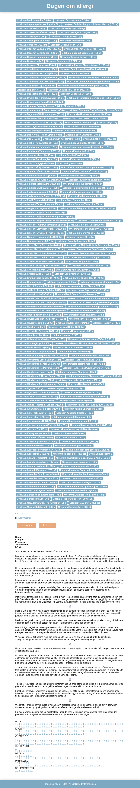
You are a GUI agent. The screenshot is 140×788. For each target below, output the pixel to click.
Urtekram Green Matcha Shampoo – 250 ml (87, 257)
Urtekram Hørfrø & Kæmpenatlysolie (36, 351)
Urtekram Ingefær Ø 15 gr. (30, 388)
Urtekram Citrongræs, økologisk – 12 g (37, 41)
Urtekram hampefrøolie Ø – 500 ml (34, 294)
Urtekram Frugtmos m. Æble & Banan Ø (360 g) (41, 180)
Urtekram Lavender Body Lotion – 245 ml (80, 470)
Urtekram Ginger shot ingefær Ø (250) (36, 208)
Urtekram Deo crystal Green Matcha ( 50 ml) (39, 126)
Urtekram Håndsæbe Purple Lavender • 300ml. (41, 384)
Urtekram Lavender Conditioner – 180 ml (38, 474)
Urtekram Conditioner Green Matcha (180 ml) (83, 69)
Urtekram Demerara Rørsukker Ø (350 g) (37, 118)
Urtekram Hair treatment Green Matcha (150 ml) (80, 286)
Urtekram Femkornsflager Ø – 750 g (35, 155)
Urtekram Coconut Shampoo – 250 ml (36, 65)
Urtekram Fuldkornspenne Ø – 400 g (87, 196)
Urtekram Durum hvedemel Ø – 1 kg (61, 139)
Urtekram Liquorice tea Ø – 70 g (33, 499)
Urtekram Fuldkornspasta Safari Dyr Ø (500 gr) (41, 196)
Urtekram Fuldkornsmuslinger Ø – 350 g (80, 192)
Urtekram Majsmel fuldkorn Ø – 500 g (36, 507)
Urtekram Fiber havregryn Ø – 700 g (35, 163)
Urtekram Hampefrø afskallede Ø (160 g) (88, 290)
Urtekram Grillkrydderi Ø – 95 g (82, 261)
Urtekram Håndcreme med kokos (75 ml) (84, 364)
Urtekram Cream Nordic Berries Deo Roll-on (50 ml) (93, 98)
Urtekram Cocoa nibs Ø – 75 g (66, 45)
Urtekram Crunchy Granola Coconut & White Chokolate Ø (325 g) (50, 106)
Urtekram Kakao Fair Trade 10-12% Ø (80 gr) (90, 405)
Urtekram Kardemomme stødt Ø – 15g (77, 421)
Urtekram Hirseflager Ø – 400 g (33, 335)
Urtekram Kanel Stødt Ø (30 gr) (33, 417)
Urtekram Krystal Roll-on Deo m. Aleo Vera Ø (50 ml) (83, 458)
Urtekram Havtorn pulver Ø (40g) (72, 323)
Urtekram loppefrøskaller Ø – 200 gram (73, 499)
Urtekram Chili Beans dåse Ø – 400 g (36, 32)
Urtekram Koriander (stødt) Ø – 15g (35, 458)
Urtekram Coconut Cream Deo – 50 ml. (81, 53)
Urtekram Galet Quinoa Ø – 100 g (74, 200)
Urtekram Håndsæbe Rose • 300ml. (86, 384)
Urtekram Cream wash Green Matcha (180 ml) (40, 102)
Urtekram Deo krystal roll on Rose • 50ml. (74, 131)
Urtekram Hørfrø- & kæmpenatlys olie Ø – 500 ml (42, 356)
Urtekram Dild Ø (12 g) (28, 139)
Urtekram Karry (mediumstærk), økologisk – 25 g (42, 425)
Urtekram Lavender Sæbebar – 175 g (36, 486)
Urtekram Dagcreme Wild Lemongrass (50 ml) (40, 114)
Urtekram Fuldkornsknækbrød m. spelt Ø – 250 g (88, 188)
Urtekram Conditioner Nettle (74, 73)
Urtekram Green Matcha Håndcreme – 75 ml (39, 257)
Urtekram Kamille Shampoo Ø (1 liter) (83, 409)
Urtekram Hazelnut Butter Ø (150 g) (66, 327)
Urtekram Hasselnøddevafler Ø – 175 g (84, 315)
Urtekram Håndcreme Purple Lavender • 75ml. (86, 368)
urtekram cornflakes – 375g (31, 90)
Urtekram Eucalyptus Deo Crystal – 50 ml (82, 143)
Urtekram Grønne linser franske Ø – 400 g (38, 278)
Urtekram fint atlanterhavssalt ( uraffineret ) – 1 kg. (87, 167)
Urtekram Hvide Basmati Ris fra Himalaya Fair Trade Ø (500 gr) (87, 343)
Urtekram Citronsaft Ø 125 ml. (32, 45)
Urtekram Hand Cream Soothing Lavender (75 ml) (92, 298)
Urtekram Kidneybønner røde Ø (33, 433)
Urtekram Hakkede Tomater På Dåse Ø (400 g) (40, 290)
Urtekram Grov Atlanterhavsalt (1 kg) (90, 266)
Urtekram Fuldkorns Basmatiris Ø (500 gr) (38, 184)
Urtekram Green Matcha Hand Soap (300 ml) (92, 253)
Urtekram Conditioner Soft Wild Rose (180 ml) (40, 81)
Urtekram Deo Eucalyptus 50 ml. (33, 131)
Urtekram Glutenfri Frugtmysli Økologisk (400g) (41, 225)
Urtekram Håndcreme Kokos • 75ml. (83, 360)
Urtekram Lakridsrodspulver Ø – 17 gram (38, 462)
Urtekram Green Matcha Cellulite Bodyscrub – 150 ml (91, 245)
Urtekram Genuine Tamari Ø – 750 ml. (84, 204)
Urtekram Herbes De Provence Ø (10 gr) (37, 331)
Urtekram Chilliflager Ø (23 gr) (32, 36)
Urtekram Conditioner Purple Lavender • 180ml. (93, 77)
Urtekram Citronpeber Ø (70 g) (75, 41)
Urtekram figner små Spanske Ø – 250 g (37, 167)
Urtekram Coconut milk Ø (30, 61)
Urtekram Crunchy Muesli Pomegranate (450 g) (41, 110)
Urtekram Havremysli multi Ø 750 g (35, 323)
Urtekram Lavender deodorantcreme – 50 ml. (85, 474)
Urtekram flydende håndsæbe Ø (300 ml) (38, 171)
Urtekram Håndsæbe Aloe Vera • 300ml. (76, 372)
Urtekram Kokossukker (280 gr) (69, 454)
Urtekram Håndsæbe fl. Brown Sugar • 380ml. (40, 376)
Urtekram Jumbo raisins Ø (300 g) (76, 401)
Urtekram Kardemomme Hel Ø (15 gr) (36, 421)
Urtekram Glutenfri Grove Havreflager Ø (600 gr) (41, 229)
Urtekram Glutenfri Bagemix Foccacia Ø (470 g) (41, 212)
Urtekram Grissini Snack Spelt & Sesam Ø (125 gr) (42, 266)
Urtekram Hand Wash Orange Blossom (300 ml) (93, 302)
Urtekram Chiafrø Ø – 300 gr (31, 28)
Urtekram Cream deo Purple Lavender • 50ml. (40, 98)
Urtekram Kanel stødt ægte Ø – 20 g (74, 413)
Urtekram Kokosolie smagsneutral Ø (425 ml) (87, 450)
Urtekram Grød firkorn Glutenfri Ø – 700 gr (77, 270)
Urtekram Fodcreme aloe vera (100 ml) (36, 176)
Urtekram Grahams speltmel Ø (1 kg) (35, 241)
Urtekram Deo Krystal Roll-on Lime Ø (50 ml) (39, 135)
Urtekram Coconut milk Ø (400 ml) (63, 61)
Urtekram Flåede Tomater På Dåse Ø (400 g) (84, 171)
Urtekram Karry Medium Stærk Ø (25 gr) (90, 425)
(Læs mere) (20, 513)
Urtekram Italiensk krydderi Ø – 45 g (82, 392)
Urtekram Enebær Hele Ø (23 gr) (99, 139)
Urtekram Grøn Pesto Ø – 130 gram (73, 274)
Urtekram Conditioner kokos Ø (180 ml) (37, 73)
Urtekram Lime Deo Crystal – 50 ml (35, 491)
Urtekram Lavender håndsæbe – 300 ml (82, 478)
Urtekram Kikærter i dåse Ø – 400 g (35, 437)
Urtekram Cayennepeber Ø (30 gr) (73, 20)
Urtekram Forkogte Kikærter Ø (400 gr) (79, 176)
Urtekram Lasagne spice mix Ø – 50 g (79, 466)
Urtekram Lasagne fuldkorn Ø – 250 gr (36, 466)
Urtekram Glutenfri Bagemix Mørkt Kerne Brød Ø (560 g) (45, 221)
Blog (65, 784)
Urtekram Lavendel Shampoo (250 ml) (36, 470)
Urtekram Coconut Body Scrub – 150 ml (84, 49)
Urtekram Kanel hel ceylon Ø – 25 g (35, 413)
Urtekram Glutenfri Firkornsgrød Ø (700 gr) (99, 221)
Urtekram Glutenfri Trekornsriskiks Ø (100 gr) (40, 237)
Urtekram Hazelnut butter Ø (31, 327)
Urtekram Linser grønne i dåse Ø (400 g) (76, 491)
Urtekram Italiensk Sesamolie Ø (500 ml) (37, 396)
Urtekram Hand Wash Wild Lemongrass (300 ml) (41, 311)
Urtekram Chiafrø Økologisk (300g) (67, 28)
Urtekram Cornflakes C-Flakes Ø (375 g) (68, 90)
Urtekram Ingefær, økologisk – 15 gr (65, 388)
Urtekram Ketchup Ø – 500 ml (32, 429)
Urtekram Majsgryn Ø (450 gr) (85, 503)
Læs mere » (26, 525)
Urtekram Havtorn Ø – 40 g (106, 323)
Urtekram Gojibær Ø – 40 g (80, 237)
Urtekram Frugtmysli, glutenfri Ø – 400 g (89, 180)
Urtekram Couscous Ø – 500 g (75, 94)
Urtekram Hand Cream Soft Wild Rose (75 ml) (40, 298)
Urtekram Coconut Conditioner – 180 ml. (38, 53)
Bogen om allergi (70, 6)
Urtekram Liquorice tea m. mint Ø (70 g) (84, 495)
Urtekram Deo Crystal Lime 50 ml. (82, 126)
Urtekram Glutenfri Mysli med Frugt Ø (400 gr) (40, 233)
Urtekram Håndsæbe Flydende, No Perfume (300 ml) (94, 376)
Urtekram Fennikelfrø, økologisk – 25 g (37, 159)
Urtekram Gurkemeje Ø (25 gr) (62, 282)
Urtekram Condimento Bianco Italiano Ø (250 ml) (84, 65)
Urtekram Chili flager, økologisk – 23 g (77, 32)
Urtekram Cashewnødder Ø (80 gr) (34, 20)
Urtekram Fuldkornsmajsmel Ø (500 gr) (37, 192)
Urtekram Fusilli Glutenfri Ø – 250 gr (35, 200)
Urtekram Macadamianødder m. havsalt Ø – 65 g (41, 503)
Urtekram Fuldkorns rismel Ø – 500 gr (82, 184)
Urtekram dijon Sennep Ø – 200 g (83, 135)
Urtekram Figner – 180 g (69, 163)
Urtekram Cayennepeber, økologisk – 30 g (38, 24)
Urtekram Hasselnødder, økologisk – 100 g (39, 315)
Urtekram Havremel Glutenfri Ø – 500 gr (89, 319)
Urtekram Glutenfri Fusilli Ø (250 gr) (87, 225)
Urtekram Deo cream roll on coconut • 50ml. (84, 118)
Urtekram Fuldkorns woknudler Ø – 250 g (38, 188)
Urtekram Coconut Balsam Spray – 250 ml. (39, 49)
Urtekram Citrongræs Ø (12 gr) (66, 36)
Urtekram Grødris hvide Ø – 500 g (34, 274)
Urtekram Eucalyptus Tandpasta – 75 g (37, 147)
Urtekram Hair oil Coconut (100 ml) (34, 286)
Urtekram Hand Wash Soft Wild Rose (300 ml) (40, 306)
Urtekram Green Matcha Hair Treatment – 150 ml (41, 253)
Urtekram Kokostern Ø (100, 454)
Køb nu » (47, 525)
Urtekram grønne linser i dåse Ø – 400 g (83, 278)
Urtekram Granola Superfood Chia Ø (76, 241)
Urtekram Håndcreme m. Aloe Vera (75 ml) (38, 364)
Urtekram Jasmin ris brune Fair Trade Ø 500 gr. (85, 396)
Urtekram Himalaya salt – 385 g (77, 331)
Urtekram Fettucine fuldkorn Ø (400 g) (79, 159)
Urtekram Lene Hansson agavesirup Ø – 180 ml (82, 486)
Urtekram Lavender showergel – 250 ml (80, 482)
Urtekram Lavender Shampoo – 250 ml (37, 482)
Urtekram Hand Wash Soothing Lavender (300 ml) (92, 306)
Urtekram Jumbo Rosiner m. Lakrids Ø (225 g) (40, 405)
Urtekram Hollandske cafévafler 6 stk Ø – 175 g (41, 339)
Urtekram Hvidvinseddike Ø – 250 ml (73, 347)
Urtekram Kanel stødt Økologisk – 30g (71, 417)
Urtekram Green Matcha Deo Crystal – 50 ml (89, 249)
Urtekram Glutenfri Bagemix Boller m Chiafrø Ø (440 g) (87, 208)
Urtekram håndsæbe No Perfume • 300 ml (79, 380)
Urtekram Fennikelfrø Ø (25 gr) (72, 155)
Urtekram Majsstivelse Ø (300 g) (74, 507)
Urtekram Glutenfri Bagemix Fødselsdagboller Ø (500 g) (45, 216)
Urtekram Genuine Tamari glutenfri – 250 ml (39, 204)
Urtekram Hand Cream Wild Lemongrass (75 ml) (41, 302)
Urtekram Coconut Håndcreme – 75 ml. (37, 57)
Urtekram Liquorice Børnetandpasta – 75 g (39, 495)
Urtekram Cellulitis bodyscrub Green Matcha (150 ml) (91, 24)
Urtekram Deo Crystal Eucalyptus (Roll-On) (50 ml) (91, 122)
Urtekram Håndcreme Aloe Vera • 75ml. (90, 356)
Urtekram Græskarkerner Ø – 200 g (35, 270)
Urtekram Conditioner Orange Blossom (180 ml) (41, 77)
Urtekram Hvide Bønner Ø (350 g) (34, 347)
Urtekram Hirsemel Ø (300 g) (66, 335)
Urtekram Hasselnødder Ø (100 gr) (87, 311)
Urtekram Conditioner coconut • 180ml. (37, 69)
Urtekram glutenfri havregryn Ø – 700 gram (91, 229)
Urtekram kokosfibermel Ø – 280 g (34, 446)
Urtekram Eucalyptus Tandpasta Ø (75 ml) (38, 151)
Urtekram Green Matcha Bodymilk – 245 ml (39, 245)
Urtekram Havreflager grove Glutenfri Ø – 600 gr (41, 319)
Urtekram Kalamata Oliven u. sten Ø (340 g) (39, 409)
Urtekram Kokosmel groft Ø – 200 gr (73, 446)
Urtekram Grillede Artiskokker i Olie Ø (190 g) (40, 261)
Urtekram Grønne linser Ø (30, 282)
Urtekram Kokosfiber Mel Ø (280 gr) (80, 441)
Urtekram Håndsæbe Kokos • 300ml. (35, 380)
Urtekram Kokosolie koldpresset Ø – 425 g (39, 450)
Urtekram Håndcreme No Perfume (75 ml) (38, 368)
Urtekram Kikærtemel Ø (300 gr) (69, 433)
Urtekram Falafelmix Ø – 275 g (78, 151)
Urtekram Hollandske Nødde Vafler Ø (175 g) (91, 339)
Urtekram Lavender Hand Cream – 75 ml (37, 478)
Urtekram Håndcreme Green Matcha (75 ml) (39, 360)
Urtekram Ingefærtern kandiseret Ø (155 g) (38, 392)
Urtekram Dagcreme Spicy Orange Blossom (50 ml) (95, 110)
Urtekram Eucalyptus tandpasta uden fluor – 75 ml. (86, 147)
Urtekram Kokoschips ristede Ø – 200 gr (37, 441)
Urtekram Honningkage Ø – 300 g (34, 343)
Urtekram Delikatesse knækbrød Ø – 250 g (89, 114)
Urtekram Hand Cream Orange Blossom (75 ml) (79, 294)
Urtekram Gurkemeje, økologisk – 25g (100, 282)
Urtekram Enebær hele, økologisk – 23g (37, 143)
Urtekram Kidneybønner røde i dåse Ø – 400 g (74, 429)
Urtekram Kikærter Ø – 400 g (70, 437)
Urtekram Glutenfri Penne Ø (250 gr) (85, 233)
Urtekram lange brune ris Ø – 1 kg (79, 462)
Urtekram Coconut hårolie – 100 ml (78, 57)
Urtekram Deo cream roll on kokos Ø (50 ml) (39, 122)
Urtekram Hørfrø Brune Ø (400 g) (74, 351)
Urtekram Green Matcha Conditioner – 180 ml (40, 249)
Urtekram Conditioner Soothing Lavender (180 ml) (93, 81)
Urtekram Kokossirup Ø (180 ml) (33, 454)
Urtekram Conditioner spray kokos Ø (36, 86)
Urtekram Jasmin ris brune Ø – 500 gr (36, 401)
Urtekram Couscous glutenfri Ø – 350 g (37, 94)
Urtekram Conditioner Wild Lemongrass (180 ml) (83, 86)
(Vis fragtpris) (24, 518)
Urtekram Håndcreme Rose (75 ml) (34, 372)
